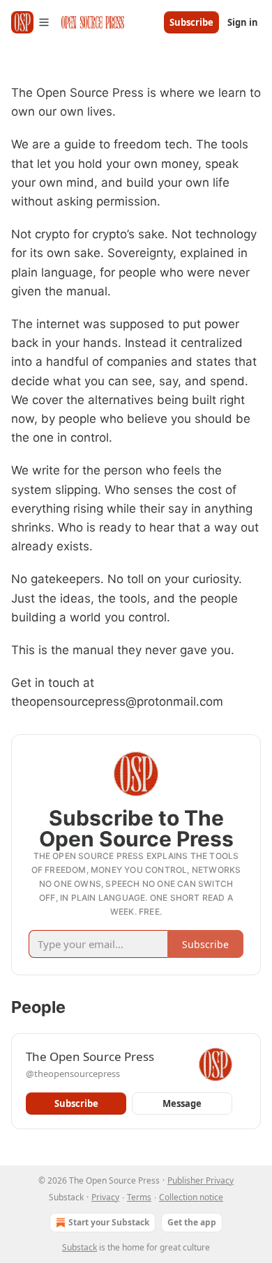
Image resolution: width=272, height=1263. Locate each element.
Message (182, 1103)
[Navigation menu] (30, 22)
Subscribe (191, 22)
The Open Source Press (90, 1056)
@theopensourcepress (73, 1073)
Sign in (242, 22)
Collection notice (191, 1197)
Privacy (105, 1197)
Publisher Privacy (200, 1180)
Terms (139, 1197)
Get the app (191, 1222)
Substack (79, 1247)
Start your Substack (108, 1222)
